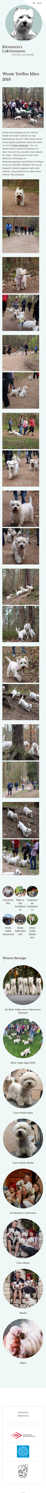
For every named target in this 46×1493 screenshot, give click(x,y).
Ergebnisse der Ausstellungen (32, 905)
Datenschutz (23, 1416)
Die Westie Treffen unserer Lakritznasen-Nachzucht (23, 1011)
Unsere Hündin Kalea (23, 1113)
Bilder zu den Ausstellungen (20, 905)
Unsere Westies (23, 1263)
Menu (39, 3)
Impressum (23, 1412)
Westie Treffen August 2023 (23, 1063)
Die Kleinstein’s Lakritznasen (23, 1213)
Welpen (23, 1363)
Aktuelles (23, 1313)
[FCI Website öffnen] (23, 1457)
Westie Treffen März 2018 (20, 930)
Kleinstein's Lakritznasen (13, 49)
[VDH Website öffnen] (23, 1438)
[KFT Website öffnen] (23, 1477)
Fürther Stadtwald (20, 145)
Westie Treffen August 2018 (8, 930)
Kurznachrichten (8, 901)
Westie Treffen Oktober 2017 (32, 932)
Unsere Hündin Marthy (23, 1163)
